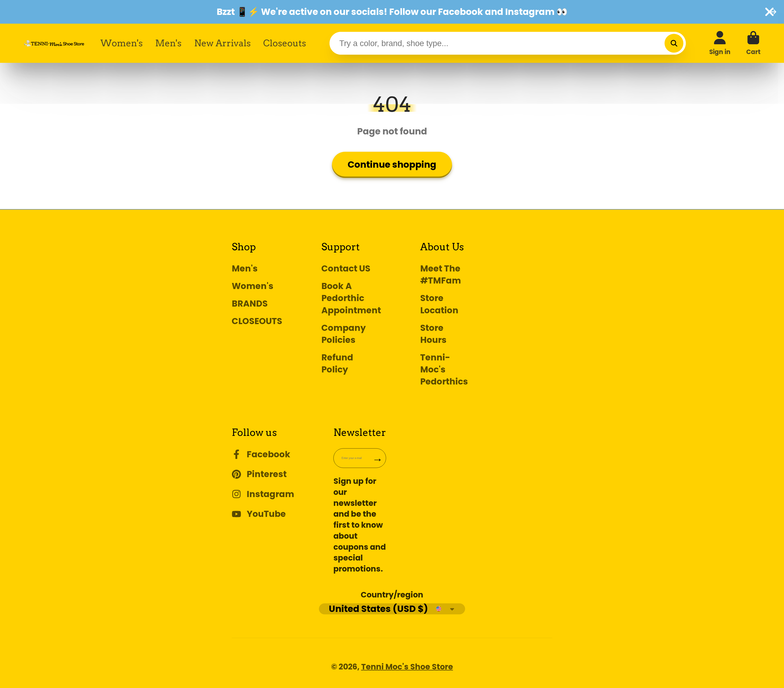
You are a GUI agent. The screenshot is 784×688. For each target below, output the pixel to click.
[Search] (674, 43)
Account (720, 43)
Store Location (439, 304)
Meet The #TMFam (440, 275)
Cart (753, 43)
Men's (168, 43)
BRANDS (250, 304)
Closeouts (284, 43)
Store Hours (433, 334)
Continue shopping (392, 164)
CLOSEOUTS (257, 321)
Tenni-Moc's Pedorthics (444, 369)
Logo (54, 43)
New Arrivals (222, 43)
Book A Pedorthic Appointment (351, 298)
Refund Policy (337, 363)
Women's (121, 43)
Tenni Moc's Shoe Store (407, 666)
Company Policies (343, 334)
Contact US (345, 269)
